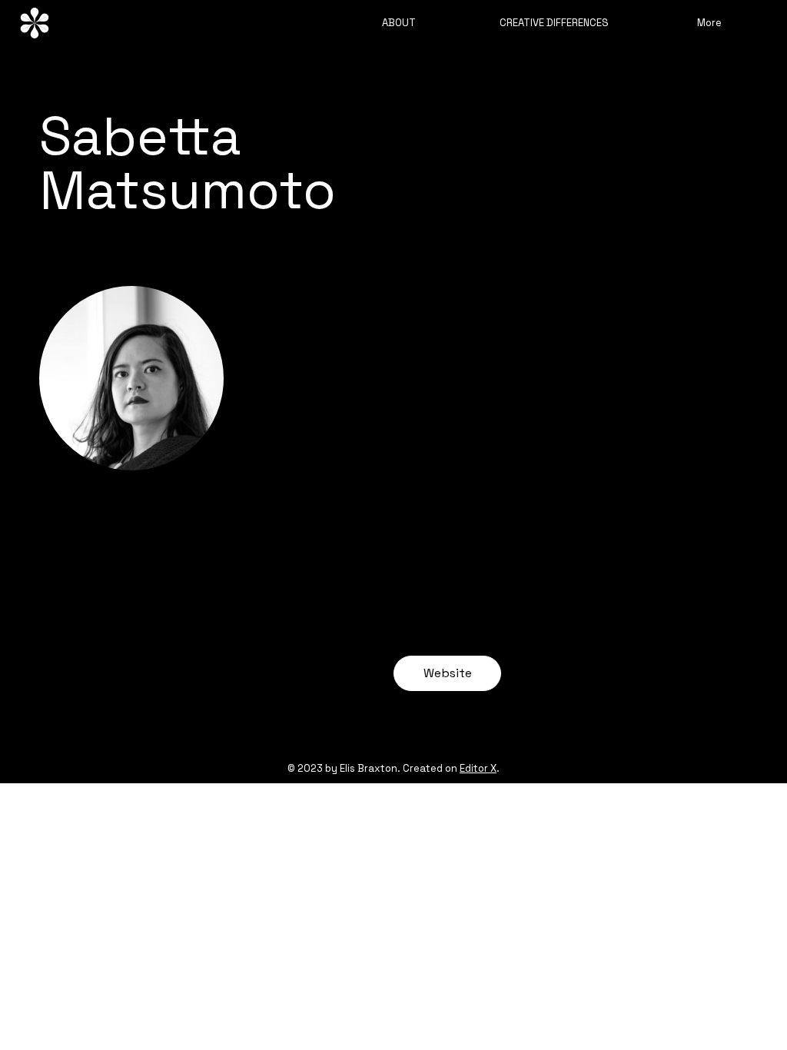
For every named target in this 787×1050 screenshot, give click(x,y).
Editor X (478, 768)
